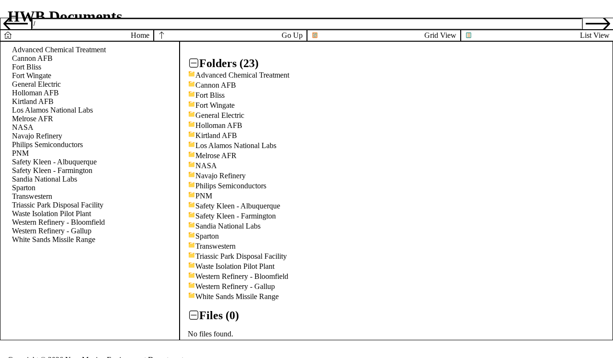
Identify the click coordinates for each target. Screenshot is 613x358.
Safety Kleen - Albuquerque (54, 162)
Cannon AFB (32, 58)
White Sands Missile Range (53, 239)
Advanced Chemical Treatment (59, 50)
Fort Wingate (31, 75)
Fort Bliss (26, 67)
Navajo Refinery (37, 136)
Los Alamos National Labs (52, 110)
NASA (23, 127)
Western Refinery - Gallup (51, 231)
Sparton (23, 188)
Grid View (440, 35)
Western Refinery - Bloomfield (58, 222)
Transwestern (32, 196)
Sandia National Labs (44, 179)
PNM (20, 153)
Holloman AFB (35, 93)
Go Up (292, 35)
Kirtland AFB (33, 101)
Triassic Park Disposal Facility (57, 205)
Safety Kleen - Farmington (52, 170)
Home (140, 35)
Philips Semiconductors (47, 144)
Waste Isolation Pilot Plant (51, 213)
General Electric (36, 84)
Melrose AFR (32, 119)
